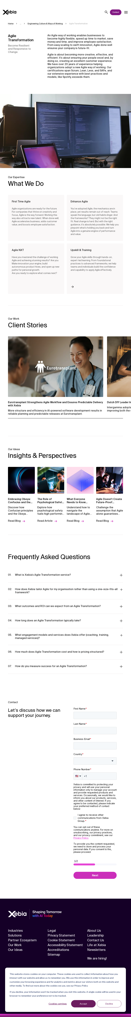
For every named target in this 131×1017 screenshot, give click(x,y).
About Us (94, 931)
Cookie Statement (61, 940)
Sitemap (54, 954)
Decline (109, 1003)
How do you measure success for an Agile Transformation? (51, 666)
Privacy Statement (61, 935)
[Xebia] (9, 12)
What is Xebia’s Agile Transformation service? (43, 574)
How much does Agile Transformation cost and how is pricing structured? (59, 651)
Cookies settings (58, 1003)
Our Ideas (15, 950)
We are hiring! (97, 958)
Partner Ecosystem (22, 940)
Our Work (15, 945)
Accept (83, 1003)
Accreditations (58, 950)
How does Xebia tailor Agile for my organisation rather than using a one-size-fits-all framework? (66, 590)
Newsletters (96, 950)
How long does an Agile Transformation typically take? (48, 620)
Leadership (95, 935)
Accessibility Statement (65, 945)
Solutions (15, 935)
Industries (15, 931)
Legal (52, 931)
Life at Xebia (96, 945)
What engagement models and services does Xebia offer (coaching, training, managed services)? (62, 636)
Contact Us (95, 940)
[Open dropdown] (126, 12)
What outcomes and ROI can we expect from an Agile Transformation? (58, 606)
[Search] (106, 12)
